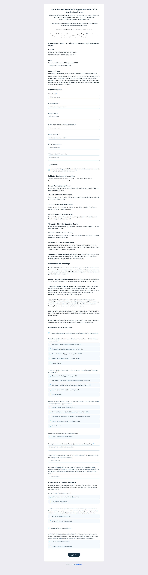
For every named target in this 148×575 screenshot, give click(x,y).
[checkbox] (49, 170)
